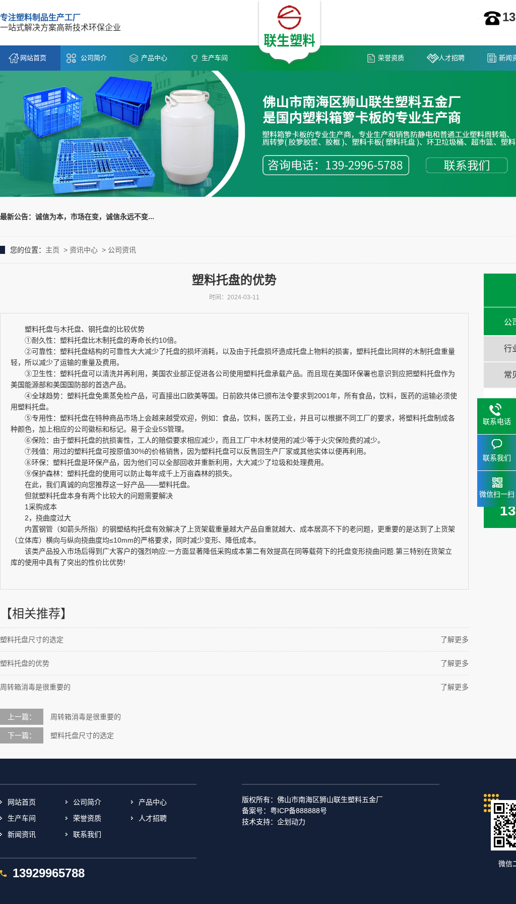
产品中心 (154, 58)
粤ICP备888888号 (298, 811)
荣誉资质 (391, 58)
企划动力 (291, 822)
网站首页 (33, 58)
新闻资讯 (22, 834)
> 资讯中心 (79, 250)
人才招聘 (451, 58)
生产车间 (215, 58)
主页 (52, 250)
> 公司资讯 (118, 250)
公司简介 (94, 58)
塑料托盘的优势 (24, 663)
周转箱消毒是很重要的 (35, 687)
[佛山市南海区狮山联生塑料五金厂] (289, 33)
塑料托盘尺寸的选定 (31, 639)
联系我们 (87, 834)
